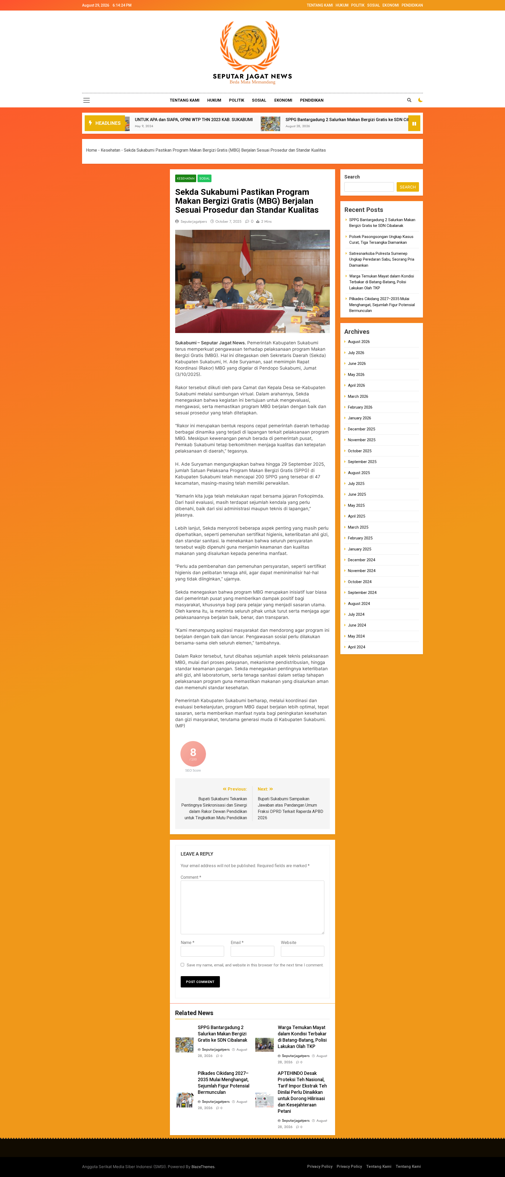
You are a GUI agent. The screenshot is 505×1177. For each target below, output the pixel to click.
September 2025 (362, 461)
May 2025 (356, 505)
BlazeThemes (202, 1166)
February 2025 (360, 538)
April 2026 (356, 385)
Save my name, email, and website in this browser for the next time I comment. (255, 965)
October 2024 (359, 581)
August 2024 (359, 603)
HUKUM (342, 5)
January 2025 (359, 549)
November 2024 (361, 570)
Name (187, 942)
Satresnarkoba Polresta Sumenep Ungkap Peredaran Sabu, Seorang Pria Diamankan (381, 259)
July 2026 (356, 352)
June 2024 (357, 625)
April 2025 (356, 516)
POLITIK (358, 5)
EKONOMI (390, 5)
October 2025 (359, 451)
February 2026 (360, 407)
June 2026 (357, 363)
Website (288, 942)
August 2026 (359, 341)
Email (237, 942)
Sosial (204, 178)
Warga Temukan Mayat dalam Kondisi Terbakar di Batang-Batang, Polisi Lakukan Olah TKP (381, 282)
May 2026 (356, 374)
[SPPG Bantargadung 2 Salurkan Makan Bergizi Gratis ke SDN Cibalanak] (197, 126)
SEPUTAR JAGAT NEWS (252, 76)
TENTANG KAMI (320, 5)
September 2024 (362, 592)
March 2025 (358, 527)
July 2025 (356, 483)
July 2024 (356, 614)
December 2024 (361, 560)
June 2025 (357, 494)
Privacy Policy (319, 1166)
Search (352, 177)
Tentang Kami (378, 1166)
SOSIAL (373, 5)
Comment (191, 877)
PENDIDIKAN (412, 5)
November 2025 (361, 440)
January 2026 (359, 418)
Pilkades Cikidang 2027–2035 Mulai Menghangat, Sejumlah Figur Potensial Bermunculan (382, 304)
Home (91, 150)
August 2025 (359, 472)
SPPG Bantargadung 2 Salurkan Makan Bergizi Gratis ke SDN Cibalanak (280, 119)
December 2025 (361, 429)
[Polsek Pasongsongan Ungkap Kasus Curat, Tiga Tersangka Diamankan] (366, 126)
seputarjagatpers (194, 221)
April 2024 (356, 647)
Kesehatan (110, 150)
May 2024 (356, 636)
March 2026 (358, 396)
